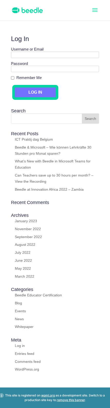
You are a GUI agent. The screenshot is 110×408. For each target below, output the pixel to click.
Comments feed (28, 362)
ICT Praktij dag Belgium (34, 139)
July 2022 (22, 252)
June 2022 (23, 260)
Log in (20, 346)
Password (19, 64)
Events (20, 311)
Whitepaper (24, 327)
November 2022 (28, 229)
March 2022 (24, 276)
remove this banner (71, 400)
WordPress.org (27, 369)
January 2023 (26, 221)
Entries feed (24, 354)
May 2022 (23, 268)
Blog (18, 303)
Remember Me (29, 78)
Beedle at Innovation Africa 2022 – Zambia (49, 189)
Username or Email (27, 49)
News (19, 319)
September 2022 (28, 237)
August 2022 (25, 244)
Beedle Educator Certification (38, 295)
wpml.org (48, 395)
